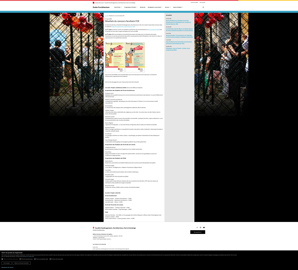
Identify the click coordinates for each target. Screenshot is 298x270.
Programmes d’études (130, 7)
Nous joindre (202, 2)
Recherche (142, 7)
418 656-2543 (101, 237)
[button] (8, 267)
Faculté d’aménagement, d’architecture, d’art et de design (120, 2)
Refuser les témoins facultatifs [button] (22, 263)
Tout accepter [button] (6, 263)
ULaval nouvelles (194, 2)
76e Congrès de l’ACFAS (154, 29)
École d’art (95, 247)
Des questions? (198, 232)
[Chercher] (203, 7)
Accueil (106, 15)
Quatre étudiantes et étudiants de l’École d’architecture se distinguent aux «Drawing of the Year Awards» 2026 (178, 22)
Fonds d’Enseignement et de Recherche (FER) (123, 26)
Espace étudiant (177, 7)
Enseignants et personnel (154, 7)
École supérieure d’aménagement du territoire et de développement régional (111, 249)
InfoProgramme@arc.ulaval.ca (104, 239)
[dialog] (149, 260)
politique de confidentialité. (28, 256)
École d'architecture (101, 7)
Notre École (117, 7)
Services (167, 7)
